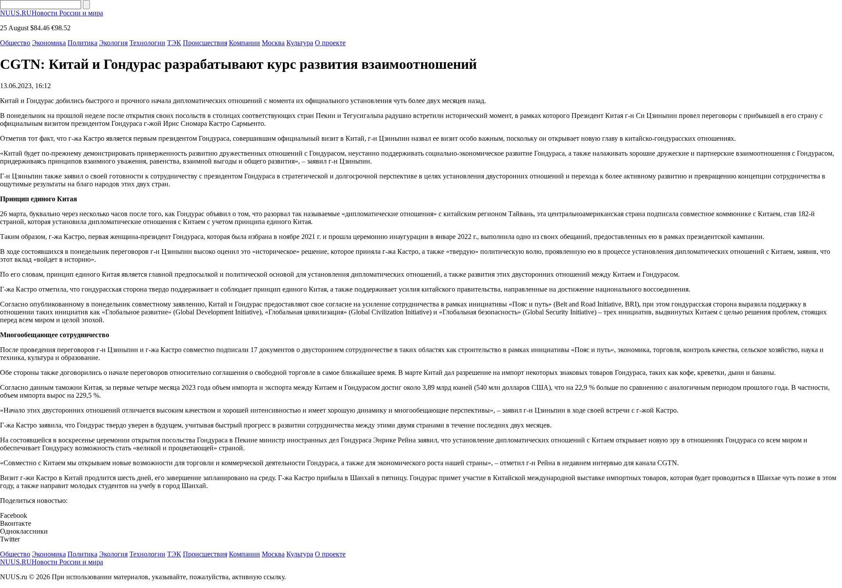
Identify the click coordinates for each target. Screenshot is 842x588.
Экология (113, 42)
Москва (273, 42)
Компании (244, 42)
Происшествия (205, 42)
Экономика (49, 42)
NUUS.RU (51, 13)
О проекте (330, 42)
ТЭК (174, 42)
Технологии (147, 42)
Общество (15, 42)
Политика (82, 42)
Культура (299, 42)
